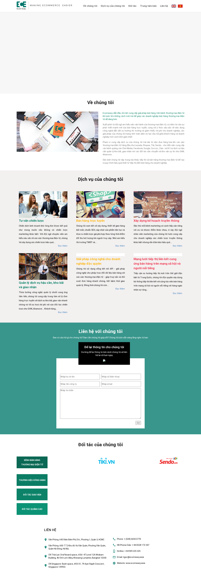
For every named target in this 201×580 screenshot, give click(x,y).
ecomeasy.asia (8, 577)
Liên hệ (164, 5)
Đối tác (132, 5)
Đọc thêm (62, 246)
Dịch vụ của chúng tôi (113, 5)
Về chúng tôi (90, 5)
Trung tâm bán (148, 5)
